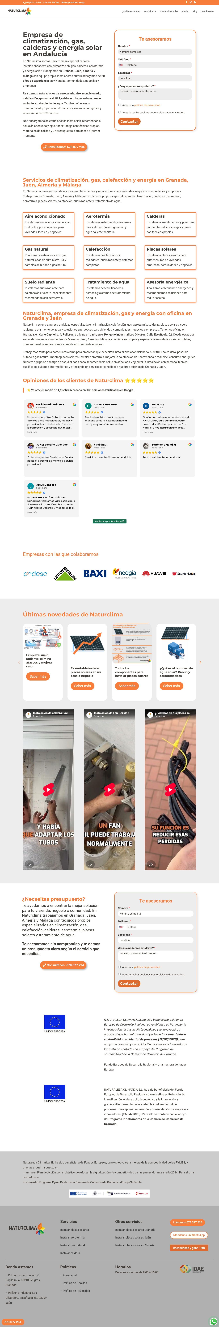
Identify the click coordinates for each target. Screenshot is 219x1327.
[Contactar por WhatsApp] (213, 1321)
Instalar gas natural (72, 1245)
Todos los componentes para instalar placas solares (131, 672)
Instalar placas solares (74, 1229)
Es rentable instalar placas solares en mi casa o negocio (86, 672)
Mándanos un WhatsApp (189, 1235)
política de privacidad (147, 105)
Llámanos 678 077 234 (187, 1222)
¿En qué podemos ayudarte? (137, 86)
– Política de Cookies (73, 1283)
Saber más (38, 676)
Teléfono (124, 59)
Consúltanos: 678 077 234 (65, 147)
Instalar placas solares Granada (135, 1229)
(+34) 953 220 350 (33, 2)
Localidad (125, 72)
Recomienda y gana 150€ (189, 1248)
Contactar (129, 121)
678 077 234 (12, 1322)
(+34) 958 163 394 (51, 2)
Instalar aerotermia (72, 1237)
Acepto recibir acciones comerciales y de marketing (153, 112)
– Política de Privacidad (75, 1290)
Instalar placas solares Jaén (133, 1237)
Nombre (124, 46)
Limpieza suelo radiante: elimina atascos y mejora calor (39, 660)
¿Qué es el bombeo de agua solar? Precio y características (176, 672)
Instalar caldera (70, 1253)
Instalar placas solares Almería (134, 1245)
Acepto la (141, 105)
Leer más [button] (32, 432)
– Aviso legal (68, 1275)
